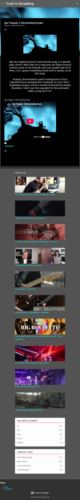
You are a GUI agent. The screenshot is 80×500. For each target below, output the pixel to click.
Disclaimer (8, 489)
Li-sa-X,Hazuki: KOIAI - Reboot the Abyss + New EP (32, 363)
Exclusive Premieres (39, 465)
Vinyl (39, 434)
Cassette (39, 442)
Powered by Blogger (41, 493)
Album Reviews (39, 461)
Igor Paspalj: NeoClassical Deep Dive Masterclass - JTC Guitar (36, 242)
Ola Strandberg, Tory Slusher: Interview (28, 265)
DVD (39, 430)
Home (6, 487)
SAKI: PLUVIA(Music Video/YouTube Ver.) (29, 410)
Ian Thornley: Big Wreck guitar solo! (27, 386)
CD (39, 426)
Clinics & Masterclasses (39, 457)
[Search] (36, 3)
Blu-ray (39, 438)
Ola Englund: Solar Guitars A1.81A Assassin (30, 218)
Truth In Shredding (20, 4)
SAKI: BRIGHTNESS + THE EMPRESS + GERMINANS (32, 312)
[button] (5, 29)
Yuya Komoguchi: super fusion (25, 289)
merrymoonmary (45, 497)
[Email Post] (5, 143)
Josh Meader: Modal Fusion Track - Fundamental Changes (35, 194)
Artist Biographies (39, 470)
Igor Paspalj (9, 146)
